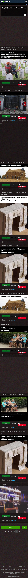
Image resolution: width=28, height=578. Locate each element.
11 (25, 531)
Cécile (13, 289)
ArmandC (14, 520)
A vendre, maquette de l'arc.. (10, 245)
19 (2, 531)
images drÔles (11, 4)
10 (12, 534)
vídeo (16, 4)
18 (5, 531)
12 (22, 531)
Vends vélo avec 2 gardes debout (11, 90)
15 (14, 531)
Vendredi (3, 484)
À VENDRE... (5, 324)
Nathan (13, 86)
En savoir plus (5, 12)
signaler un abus (22, 86)
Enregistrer (22, 84)
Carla (13, 427)
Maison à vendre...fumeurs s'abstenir (13, 162)
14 (16, 531)
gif (6, 4)
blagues (2, 4)
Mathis (13, 320)
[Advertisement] (14, 32)
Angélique (14, 120)
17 (8, 531)
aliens (13, 188)
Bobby (13, 480)
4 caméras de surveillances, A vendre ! (13, 394)
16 (11, 531)
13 (19, 531)
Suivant (10, 527)
